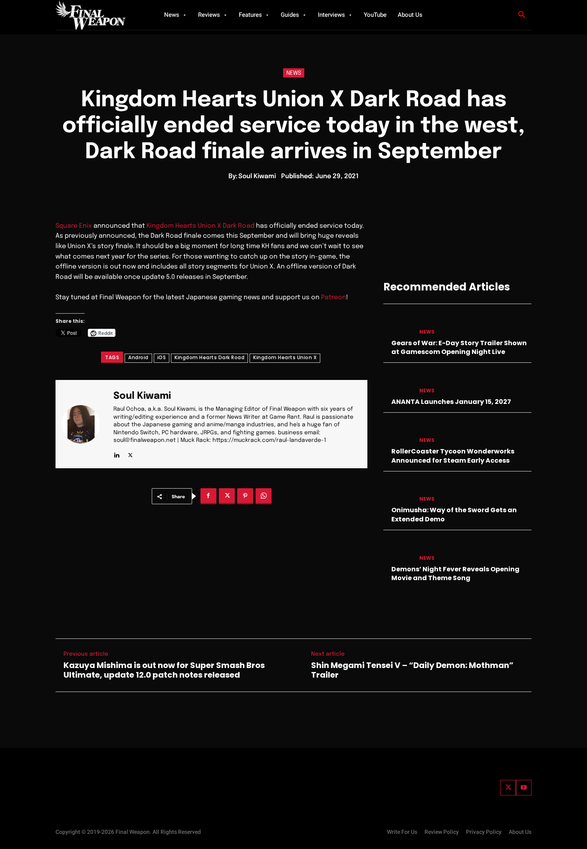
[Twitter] (508, 787)
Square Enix (74, 226)
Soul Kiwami (257, 176)
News (293, 73)
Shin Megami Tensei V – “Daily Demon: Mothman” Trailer (412, 670)
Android (138, 357)
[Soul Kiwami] (85, 424)
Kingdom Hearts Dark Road (209, 357)
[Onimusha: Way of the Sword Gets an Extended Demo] (398, 491)
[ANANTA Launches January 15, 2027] (398, 382)
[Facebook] (208, 496)
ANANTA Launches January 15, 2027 (451, 401)
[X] (130, 453)
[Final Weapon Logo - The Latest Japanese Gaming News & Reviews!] (100, 15)
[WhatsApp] (264, 496)
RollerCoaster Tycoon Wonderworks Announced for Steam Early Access (452, 456)
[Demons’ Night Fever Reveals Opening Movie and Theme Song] (398, 550)
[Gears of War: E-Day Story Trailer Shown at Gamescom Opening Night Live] (398, 324)
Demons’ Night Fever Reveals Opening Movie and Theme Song (455, 574)
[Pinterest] (245, 496)
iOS (161, 357)
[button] (521, 15)
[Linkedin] (116, 453)
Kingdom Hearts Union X (285, 357)
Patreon (333, 297)
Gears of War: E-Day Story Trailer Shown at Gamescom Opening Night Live (459, 347)
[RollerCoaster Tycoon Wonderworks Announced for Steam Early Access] (398, 432)
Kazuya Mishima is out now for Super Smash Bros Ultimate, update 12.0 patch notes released (164, 670)
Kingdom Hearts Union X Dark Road (200, 226)
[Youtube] (523, 787)
